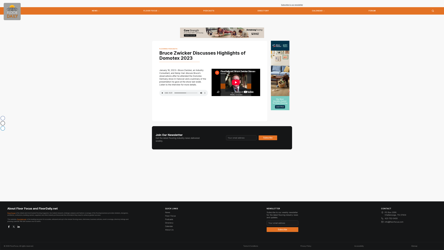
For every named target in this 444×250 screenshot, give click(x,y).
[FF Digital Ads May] (280, 75)
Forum (372, 11)
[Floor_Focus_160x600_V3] (222, 33)
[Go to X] (13, 226)
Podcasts (208, 11)
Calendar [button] (317, 11)
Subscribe (268, 138)
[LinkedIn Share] (3, 128)
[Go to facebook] (8, 226)
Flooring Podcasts (168, 49)
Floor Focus (150, 11)
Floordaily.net (21, 219)
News (95, 11)
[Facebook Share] (3, 118)
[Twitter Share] (3, 123)
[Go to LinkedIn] (18, 226)
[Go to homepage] (12, 11)
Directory (263, 11)
